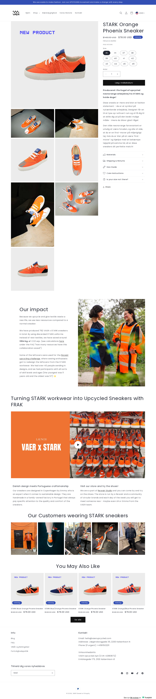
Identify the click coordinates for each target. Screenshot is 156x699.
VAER (74, 693)
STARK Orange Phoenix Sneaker (92, 609)
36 (116, 53)
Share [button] (108, 187)
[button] (36, 12)
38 (132, 53)
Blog (13, 638)
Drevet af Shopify (83, 693)
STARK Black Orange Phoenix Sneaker (27, 609)
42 (132, 58)
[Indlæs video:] (78, 444)
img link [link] (15, 524)
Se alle (78, 619)
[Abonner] (52, 673)
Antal (105, 69)
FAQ (13, 642)
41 (125, 59)
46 (133, 64)
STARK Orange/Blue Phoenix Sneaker (128, 609)
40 (115, 58)
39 (107, 58)
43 (107, 64)
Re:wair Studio (105, 490)
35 (107, 53)
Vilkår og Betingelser (20, 647)
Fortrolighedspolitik (19, 651)
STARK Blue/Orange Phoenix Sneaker (60, 609)
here (61, 341)
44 (115, 64)
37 (124, 53)
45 (124, 64)
